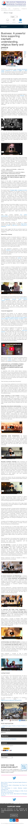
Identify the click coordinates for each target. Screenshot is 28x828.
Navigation (4, 26)
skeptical (10, 357)
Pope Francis (24, 223)
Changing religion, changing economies (18, 190)
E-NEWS (7, 22)
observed (22, 95)
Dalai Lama (14, 225)
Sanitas (19, 257)
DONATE (20, 22)
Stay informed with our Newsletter (8, 739)
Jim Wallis (8, 225)
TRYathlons (8, 250)
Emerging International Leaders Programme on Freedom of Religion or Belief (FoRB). (14, 70)
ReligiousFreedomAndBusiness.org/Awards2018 (11, 700)
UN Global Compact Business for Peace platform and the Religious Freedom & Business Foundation (14, 318)
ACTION (14, 22)
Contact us (14, 815)
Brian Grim (25, 52)
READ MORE (24, 767)
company (9, 360)
